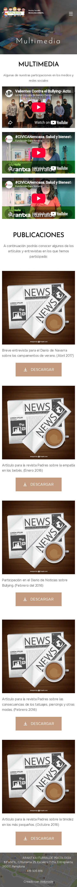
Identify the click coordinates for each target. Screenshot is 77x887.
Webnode (46, 881)
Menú (71, 13)
